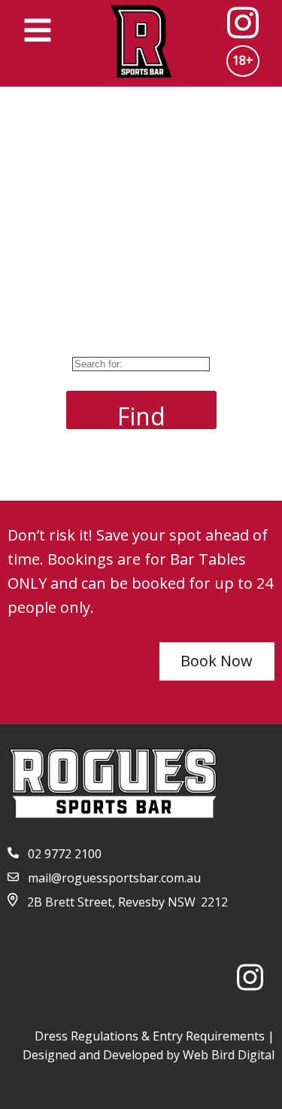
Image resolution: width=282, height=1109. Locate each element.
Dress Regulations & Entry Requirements (150, 1036)
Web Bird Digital (228, 1055)
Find (141, 414)
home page (198, 473)
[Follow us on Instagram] (255, 981)
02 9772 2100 (65, 853)
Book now (216, 660)
